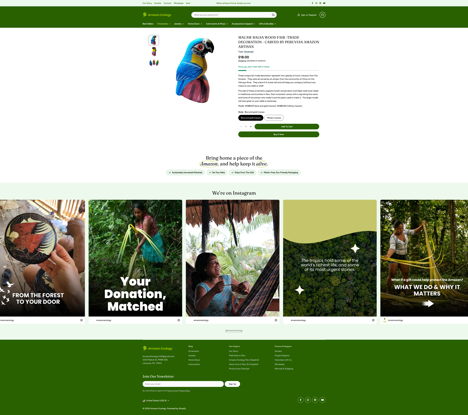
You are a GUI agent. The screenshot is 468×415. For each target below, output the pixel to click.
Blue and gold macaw (251, 118)
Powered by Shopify (176, 408)
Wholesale (178, 3)
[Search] (273, 14)
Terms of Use (172, 391)
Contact (167, 3)
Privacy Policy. (184, 391)
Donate (157, 3)
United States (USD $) (156, 400)
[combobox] (234, 15)
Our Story (147, 3)
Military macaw (274, 118)
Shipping (242, 61)
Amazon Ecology (158, 408)
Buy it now (279, 134)
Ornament (249, 51)
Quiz (188, 3)
